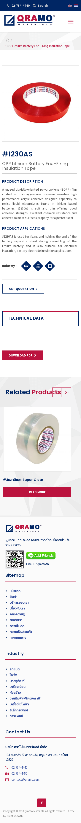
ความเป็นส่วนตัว (20, 632)
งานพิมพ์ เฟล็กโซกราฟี (24, 698)
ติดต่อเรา (15, 620)
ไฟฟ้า (13, 675)
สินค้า (13, 597)
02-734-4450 (19, 773)
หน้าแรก (15, 591)
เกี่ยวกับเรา (17, 608)
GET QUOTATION (22, 289)
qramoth (43, 564)
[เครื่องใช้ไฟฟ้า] (48, 265)
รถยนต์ (14, 669)
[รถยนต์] (25, 265)
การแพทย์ (16, 716)
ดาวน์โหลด (16, 626)
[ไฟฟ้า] (36, 265)
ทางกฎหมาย (18, 637)
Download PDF (20, 355)
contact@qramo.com (25, 779)
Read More (37, 492)
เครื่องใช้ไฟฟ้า (19, 704)
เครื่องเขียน (17, 687)
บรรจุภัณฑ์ (16, 681)
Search (43, 5)
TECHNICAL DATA (26, 318)
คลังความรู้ (17, 614)
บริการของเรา (19, 602)
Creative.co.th (15, 816)
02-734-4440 (20, 5)
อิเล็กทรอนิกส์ (18, 710)
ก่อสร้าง (15, 692)
